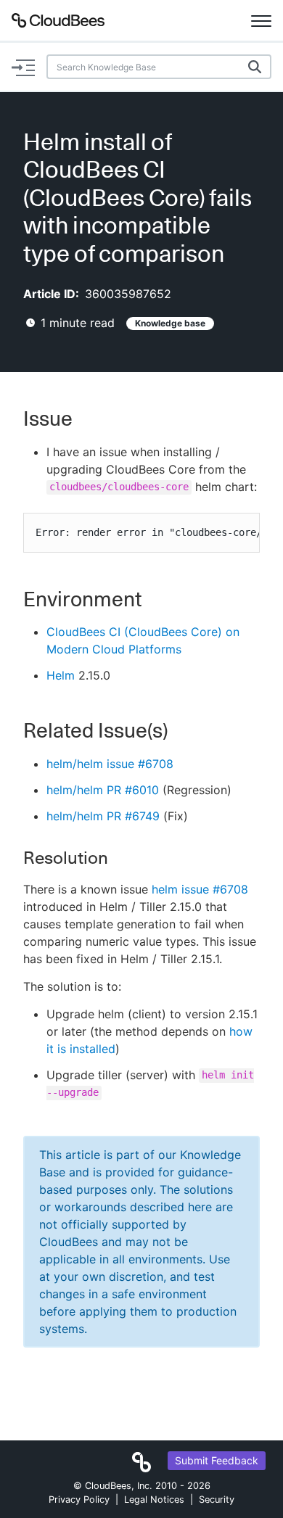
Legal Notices (154, 1499)
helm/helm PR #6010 (102, 790)
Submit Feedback (216, 1460)
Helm (60, 675)
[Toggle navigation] (261, 20)
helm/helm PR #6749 (103, 816)
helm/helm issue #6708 (109, 763)
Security (216, 1499)
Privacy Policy (79, 1499)
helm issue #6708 (200, 889)
